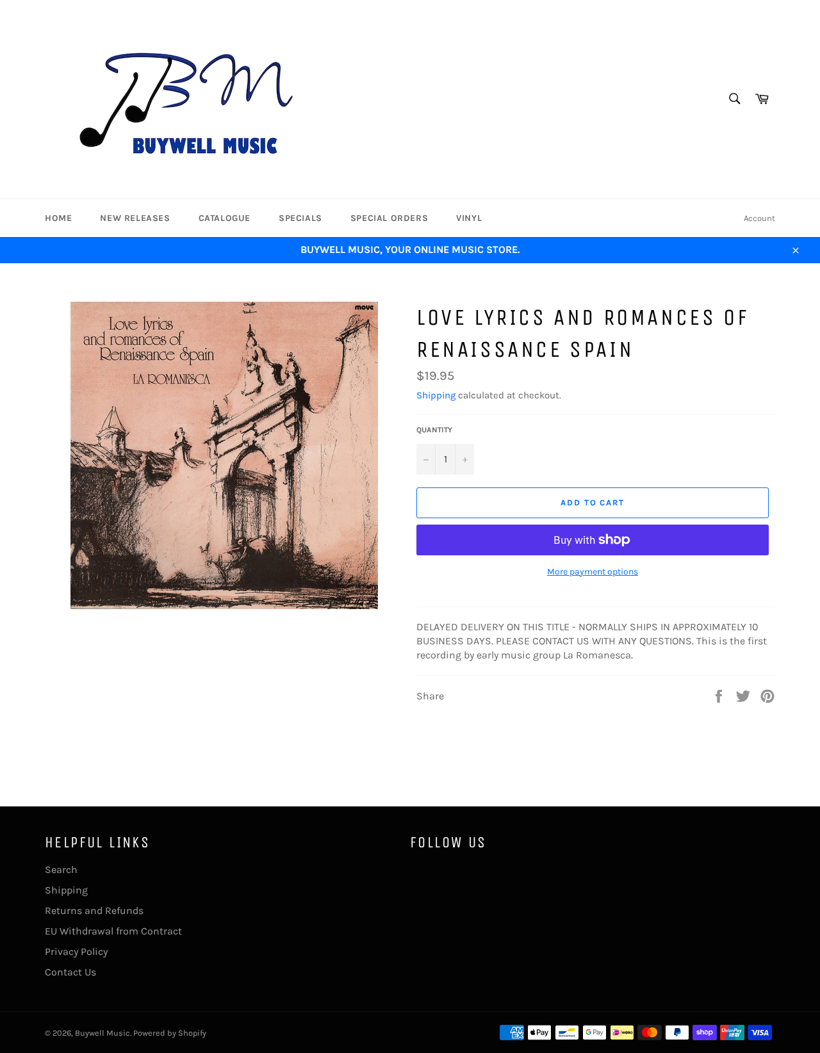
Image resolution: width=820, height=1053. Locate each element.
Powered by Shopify (169, 1033)
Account (759, 218)
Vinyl (469, 218)
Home (58, 218)
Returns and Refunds (94, 910)
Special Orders (389, 218)
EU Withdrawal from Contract (113, 931)
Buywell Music (102, 1033)
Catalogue (224, 218)
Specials (300, 218)
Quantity (434, 429)
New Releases (135, 218)
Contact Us (70, 972)
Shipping (435, 395)
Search (61, 869)
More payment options (592, 571)
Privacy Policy (76, 951)
